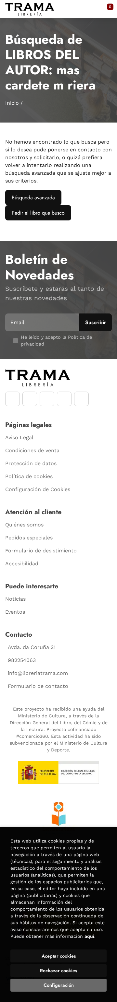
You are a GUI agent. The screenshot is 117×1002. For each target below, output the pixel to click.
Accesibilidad (21, 563)
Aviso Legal (19, 437)
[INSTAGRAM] (29, 399)
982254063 (22, 660)
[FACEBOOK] (12, 399)
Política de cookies (29, 476)
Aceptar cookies (59, 956)
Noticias (15, 599)
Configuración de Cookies (37, 489)
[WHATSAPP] (64, 399)
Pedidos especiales (29, 538)
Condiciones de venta (32, 450)
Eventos (15, 612)
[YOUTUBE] (47, 399)
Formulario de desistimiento (41, 551)
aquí (89, 936)
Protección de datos (31, 463)
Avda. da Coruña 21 (32, 647)
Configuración (59, 985)
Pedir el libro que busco (38, 213)
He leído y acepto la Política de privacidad (56, 341)
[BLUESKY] (81, 399)
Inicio (12, 103)
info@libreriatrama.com (38, 673)
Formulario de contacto (38, 686)
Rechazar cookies (58, 970)
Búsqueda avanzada (33, 197)
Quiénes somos (24, 525)
